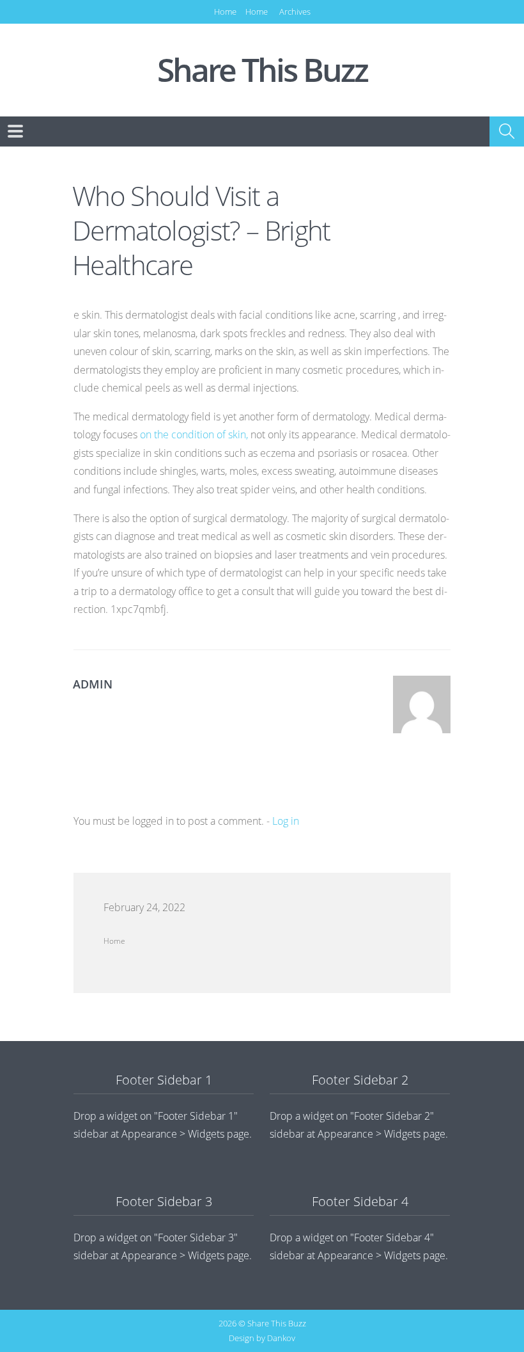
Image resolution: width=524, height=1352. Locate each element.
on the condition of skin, (194, 434)
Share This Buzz (262, 70)
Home (225, 11)
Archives (295, 11)
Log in (285, 821)
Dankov (281, 1338)
